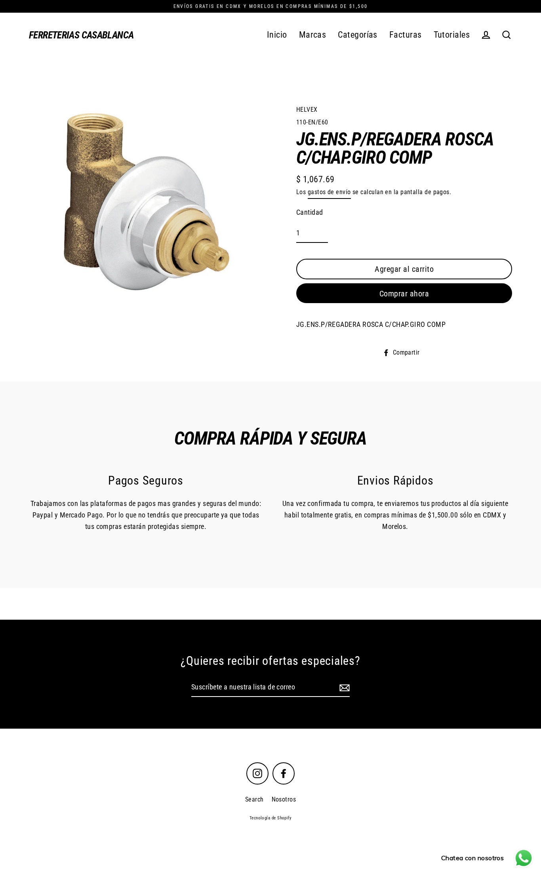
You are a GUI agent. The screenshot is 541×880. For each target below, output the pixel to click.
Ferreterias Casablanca (81, 35)
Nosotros (284, 799)
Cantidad (309, 212)
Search (254, 799)
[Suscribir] (343, 687)
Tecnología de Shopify (270, 818)
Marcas (312, 35)
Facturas (405, 35)
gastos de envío (329, 192)
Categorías (357, 35)
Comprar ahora (404, 293)
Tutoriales (452, 35)
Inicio (277, 35)
